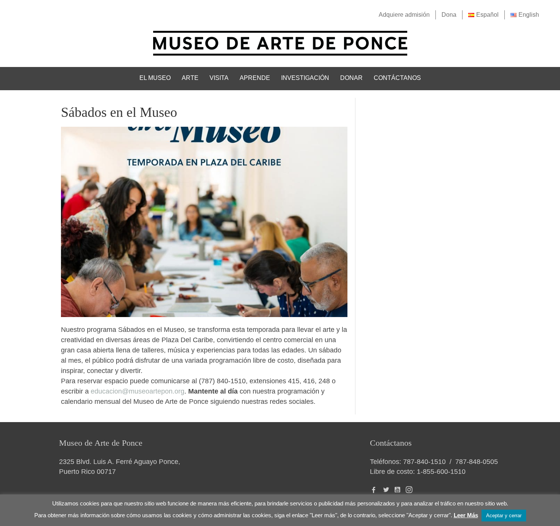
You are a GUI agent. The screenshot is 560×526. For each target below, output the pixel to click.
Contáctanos (397, 78)
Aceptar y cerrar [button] (504, 515)
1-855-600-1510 (441, 471)
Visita (219, 78)
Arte (190, 78)
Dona (449, 14)
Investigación (305, 78)
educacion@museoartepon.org (137, 391)
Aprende (255, 78)
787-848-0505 (476, 461)
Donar (351, 78)
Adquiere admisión (404, 14)
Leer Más (466, 515)
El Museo (155, 78)
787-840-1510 (424, 461)
